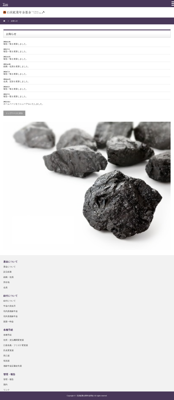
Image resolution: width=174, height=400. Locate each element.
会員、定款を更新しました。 (16, 81)
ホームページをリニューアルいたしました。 (23, 104)
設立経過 (7, 272)
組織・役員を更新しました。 (16, 66)
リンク (6, 390)
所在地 (6, 282)
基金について (9, 267)
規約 (5, 384)
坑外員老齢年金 (10, 316)
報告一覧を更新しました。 (15, 44)
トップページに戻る (14, 113)
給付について (9, 301)
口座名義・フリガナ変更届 (15, 345)
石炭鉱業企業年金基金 (85, 396)
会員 (5, 287)
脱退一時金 (8, 321)
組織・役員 (8, 277)
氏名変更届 (8, 350)
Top (5, 4)
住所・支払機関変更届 (13, 340)
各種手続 (7, 335)
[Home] (4, 21)
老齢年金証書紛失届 (12, 366)
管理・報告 (8, 379)
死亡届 (6, 355)
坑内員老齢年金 (10, 311)
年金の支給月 (9, 306)
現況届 (6, 361)
